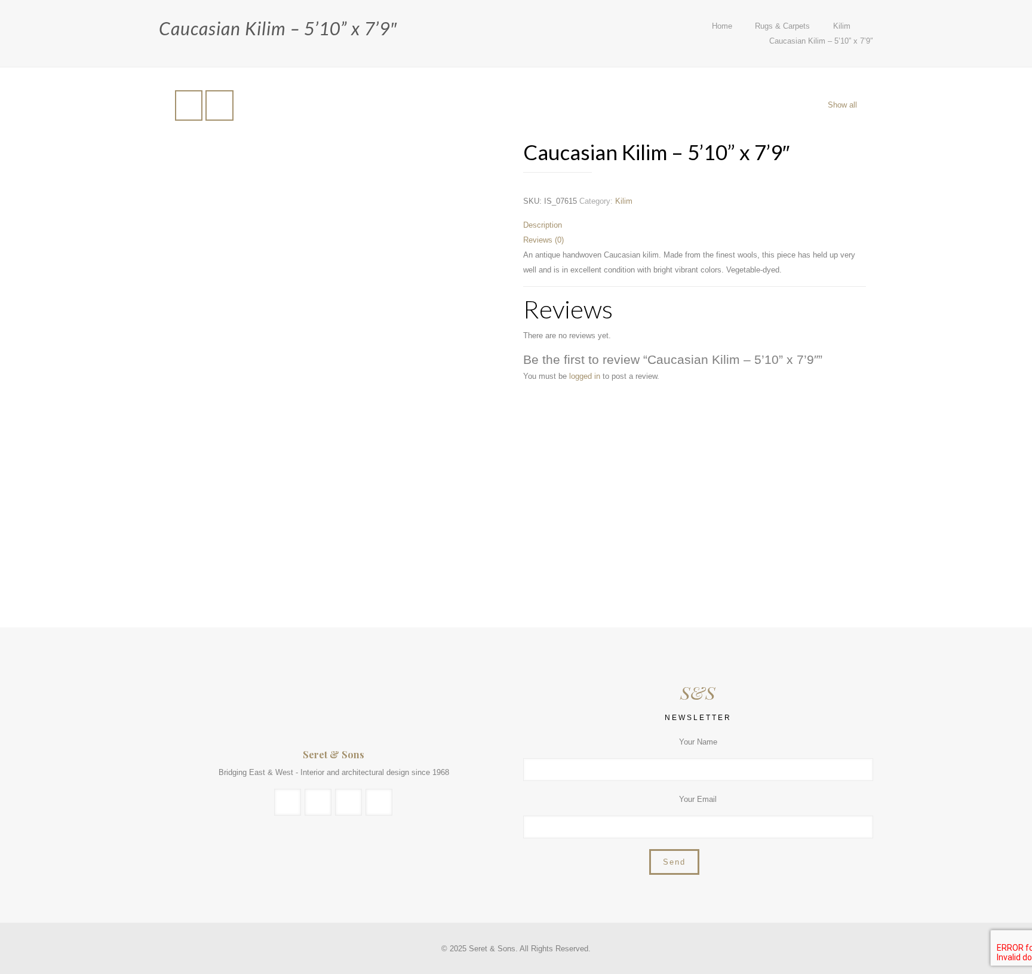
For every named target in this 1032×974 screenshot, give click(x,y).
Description (542, 224)
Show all (842, 104)
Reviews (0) (543, 239)
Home (722, 26)
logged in (584, 376)
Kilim (841, 26)
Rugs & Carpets (782, 26)
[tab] (694, 225)
